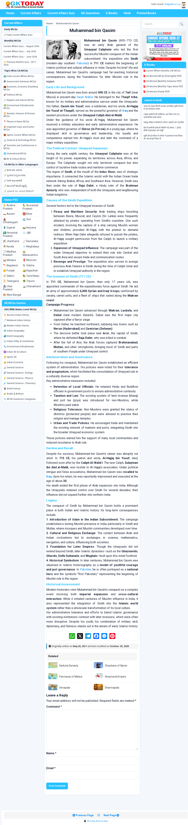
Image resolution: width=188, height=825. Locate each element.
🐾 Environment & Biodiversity (18, 346)
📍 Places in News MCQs (16, 121)
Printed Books (146, 13)
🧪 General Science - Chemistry (19, 383)
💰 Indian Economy (13, 362)
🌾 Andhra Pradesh (9, 207)
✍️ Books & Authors (13, 393)
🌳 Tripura (29, 281)
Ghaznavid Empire (115, 676)
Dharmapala (112, 687)
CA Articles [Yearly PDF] (157, 91)
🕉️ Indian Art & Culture (14, 352)
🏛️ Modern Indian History (16, 325)
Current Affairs (31, 13)
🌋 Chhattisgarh (10, 221)
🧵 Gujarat (9, 227)
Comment (54, 706)
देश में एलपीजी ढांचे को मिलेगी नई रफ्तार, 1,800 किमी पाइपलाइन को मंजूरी (162, 129)
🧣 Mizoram (30, 260)
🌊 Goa (27, 219)
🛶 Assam (9, 213)
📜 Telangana (11, 281)
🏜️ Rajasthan (30, 270)
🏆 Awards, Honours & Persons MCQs (19, 115)
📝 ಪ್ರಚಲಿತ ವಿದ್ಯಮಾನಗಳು (14, 175)
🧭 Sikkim (8, 275)
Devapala (64, 687)
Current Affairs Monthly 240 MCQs (162, 70)
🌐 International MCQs (14, 153)
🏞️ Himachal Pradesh (10, 234)
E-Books (112, 13)
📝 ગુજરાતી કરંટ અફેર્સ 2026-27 (18, 191)
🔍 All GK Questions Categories (19, 399)
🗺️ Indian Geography (13, 330)
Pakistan (82, 63)
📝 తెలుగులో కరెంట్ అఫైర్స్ (15, 186)
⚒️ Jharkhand (11, 241)
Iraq (125, 110)
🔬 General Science (13, 367)
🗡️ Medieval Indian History (16, 320)
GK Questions (90, 13)
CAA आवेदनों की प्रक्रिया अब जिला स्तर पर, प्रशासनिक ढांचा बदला (162, 115)
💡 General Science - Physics (18, 378)
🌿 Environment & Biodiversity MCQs (18, 107)
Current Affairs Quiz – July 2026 (19, 51)
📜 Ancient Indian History (16, 315)
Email (51, 768)
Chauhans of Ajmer (116, 665)
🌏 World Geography (13, 336)
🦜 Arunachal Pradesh (30, 207)
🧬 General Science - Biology (18, 373)
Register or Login (174, 4)
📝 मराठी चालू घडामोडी (12, 180)
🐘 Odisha (28, 265)
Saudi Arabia (85, 97)
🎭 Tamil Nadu (31, 275)
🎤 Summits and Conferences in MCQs (20, 147)
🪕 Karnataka (30, 241)
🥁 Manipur (9, 260)
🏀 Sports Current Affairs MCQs (19, 135)
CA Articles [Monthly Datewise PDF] (163, 81)
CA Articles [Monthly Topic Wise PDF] (164, 86)
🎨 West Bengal (12, 294)
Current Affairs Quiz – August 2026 (21, 46)
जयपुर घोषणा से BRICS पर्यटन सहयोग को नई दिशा (164, 122)
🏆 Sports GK (10, 357)
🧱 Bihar (27, 213)
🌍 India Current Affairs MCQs (18, 76)
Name (51, 753)
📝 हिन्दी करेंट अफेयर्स (12, 170)
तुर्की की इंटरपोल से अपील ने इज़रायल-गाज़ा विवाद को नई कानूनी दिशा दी (163, 137)
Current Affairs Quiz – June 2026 (20, 56)
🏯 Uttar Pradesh (8, 288)
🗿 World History (11, 388)
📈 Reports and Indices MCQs (18, 100)
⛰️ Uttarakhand (32, 286)
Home (10, 13)
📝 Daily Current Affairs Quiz (17, 35)
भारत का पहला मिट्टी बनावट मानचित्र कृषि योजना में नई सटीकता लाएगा (163, 107)
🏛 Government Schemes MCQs (19, 81)
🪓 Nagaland (10, 265)
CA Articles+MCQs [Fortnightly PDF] (163, 76)
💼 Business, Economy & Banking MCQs (20, 88)
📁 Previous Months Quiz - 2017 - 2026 (20, 63)
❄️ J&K (27, 232)
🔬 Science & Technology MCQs (19, 140)
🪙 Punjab (9, 270)
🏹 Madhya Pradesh (9, 253)
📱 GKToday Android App (96, 821)
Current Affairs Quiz (61, 13)
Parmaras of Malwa (70, 676)
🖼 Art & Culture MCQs (14, 159)
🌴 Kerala (8, 246)
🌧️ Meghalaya (31, 246)
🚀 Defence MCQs (12, 94)
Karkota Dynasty (68, 665)
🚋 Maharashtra (30, 253)
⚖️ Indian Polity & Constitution (18, 341)
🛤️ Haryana (29, 227)
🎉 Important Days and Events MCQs (18, 128)
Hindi (127, 13)
